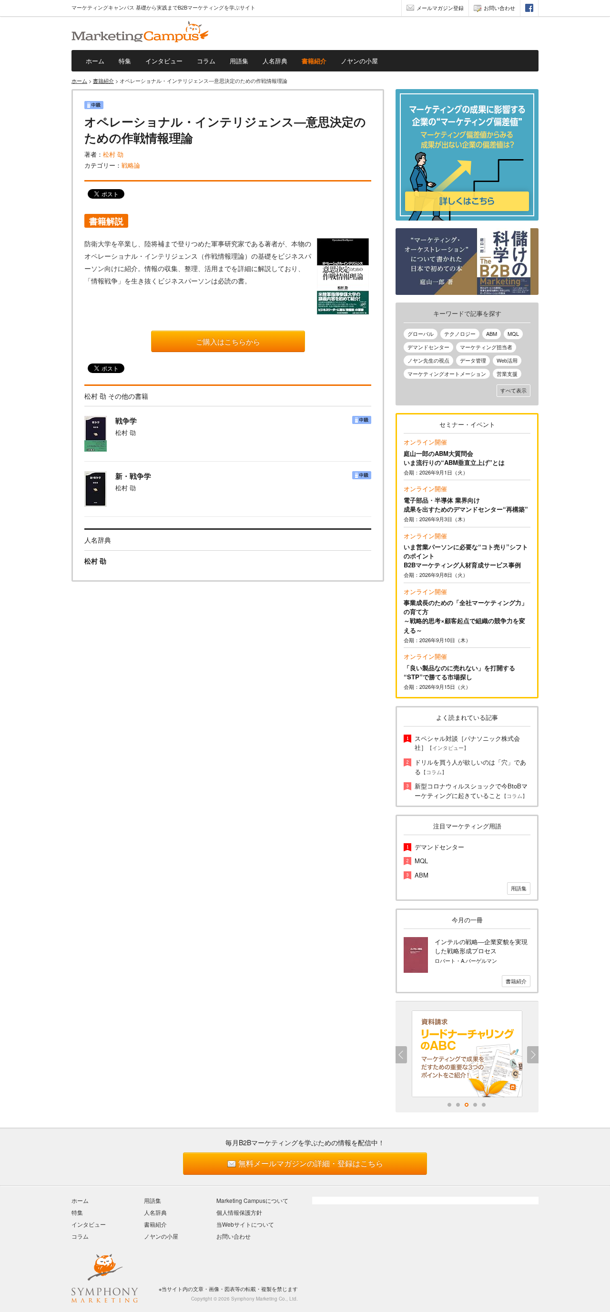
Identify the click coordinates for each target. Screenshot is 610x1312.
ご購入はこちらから (228, 341)
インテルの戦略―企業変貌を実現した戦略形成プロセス (481, 946)
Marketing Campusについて (252, 1200)
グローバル (420, 333)
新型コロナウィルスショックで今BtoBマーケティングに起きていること (471, 790)
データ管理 (473, 360)
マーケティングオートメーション (446, 373)
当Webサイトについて (245, 1224)
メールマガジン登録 (440, 7)
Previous (401, 1054)
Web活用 (507, 360)
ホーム (95, 60)
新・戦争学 (133, 476)
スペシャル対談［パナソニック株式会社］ (467, 743)
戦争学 (126, 421)
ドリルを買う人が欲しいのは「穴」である (470, 766)
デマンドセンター (428, 347)
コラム (206, 60)
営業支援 (507, 373)
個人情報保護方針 (239, 1212)
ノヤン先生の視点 (428, 360)
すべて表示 (513, 390)
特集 (125, 60)
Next (533, 1054)
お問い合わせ (499, 7)
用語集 (239, 60)
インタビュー (164, 60)
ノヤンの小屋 (359, 60)
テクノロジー (460, 333)
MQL (513, 333)
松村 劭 (113, 154)
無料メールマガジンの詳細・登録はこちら (310, 1163)
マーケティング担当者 (486, 347)
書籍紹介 (314, 60)
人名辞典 (275, 60)
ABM (491, 333)
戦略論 (131, 165)
